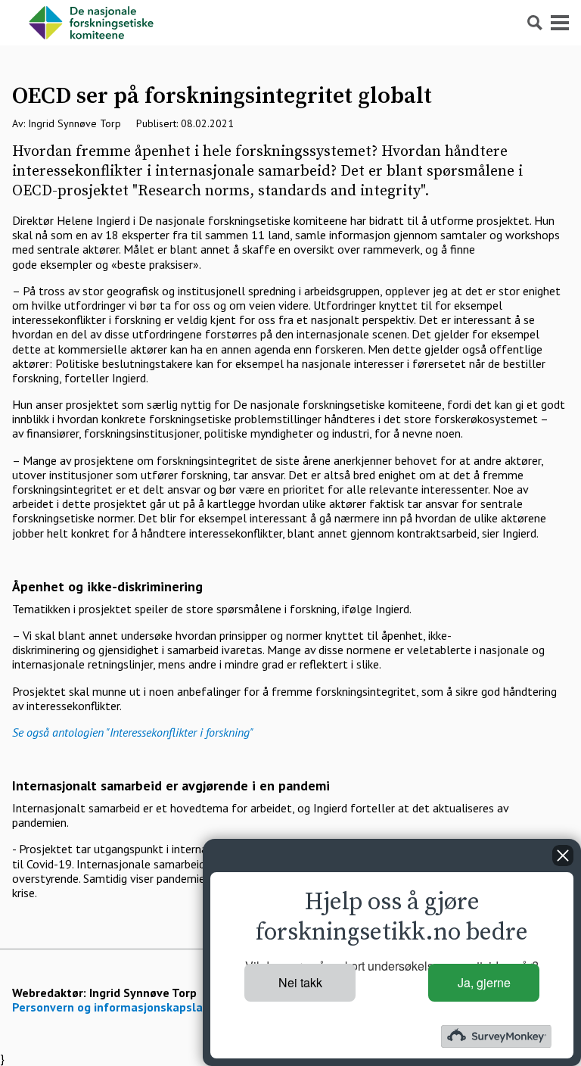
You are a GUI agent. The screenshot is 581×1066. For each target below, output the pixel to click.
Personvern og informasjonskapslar (109, 1007)
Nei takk (300, 982)
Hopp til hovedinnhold (56, 7)
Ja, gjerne (484, 982)
